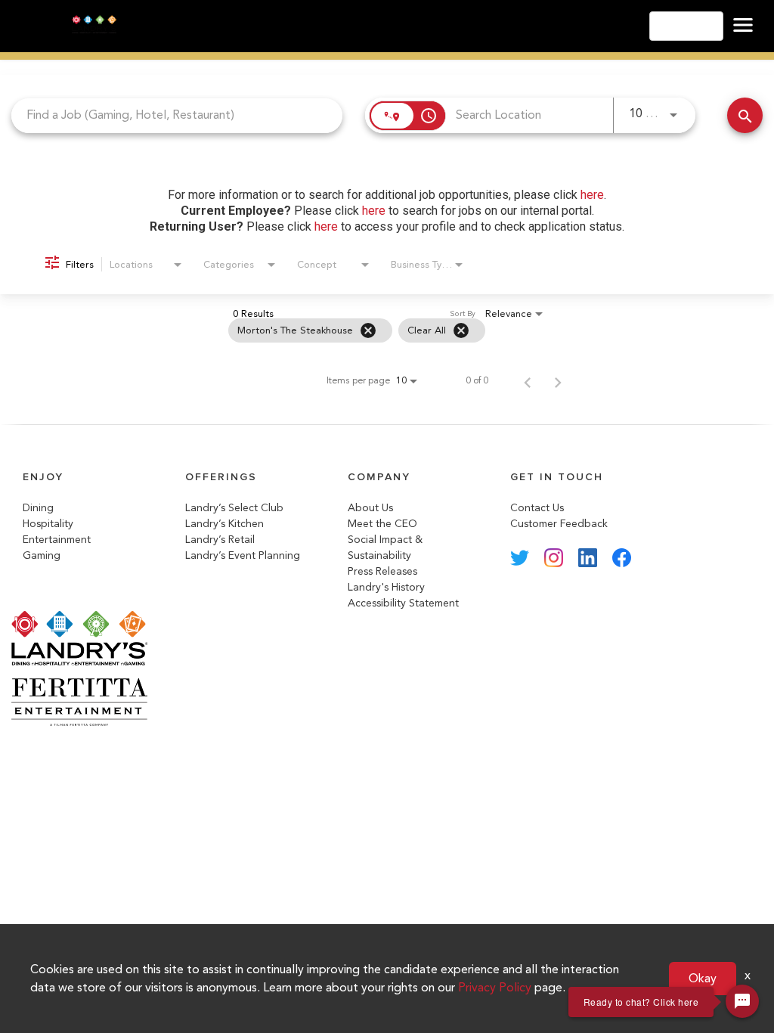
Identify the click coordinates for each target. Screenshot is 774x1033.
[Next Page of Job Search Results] (558, 380)
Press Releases (382, 571)
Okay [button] (703, 978)
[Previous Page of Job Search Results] (527, 380)
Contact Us (537, 507)
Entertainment (57, 539)
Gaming (41, 555)
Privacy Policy (494, 987)
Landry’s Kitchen (224, 523)
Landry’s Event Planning (242, 555)
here (592, 195)
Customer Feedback (559, 523)
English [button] (681, 26)
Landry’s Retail (220, 539)
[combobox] (176, 115)
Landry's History (386, 587)
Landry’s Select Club (234, 507)
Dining (38, 507)
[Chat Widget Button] (742, 1001)
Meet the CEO (382, 523)
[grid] (356, 330)
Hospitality (48, 523)
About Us (370, 507)
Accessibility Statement (403, 603)
